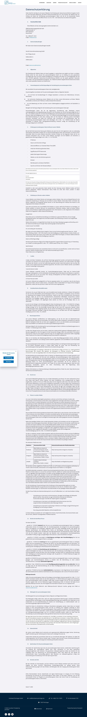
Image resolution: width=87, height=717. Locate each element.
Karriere (8, 361)
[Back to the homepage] (10, 2)
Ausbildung (8, 358)
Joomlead (7, 709)
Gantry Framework (77, 708)
